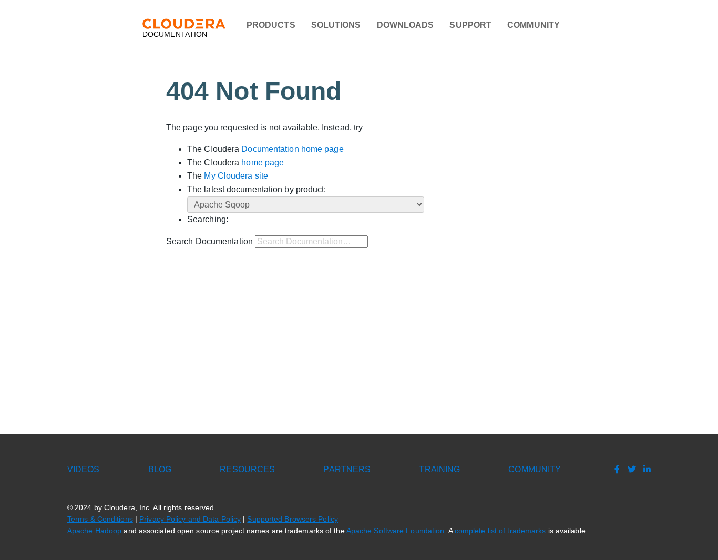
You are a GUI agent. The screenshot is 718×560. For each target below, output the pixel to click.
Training (439, 469)
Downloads (405, 24)
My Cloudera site (236, 175)
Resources (247, 469)
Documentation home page (292, 148)
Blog (159, 469)
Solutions (336, 24)
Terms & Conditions (100, 519)
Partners (347, 469)
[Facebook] (614, 469)
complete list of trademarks (500, 531)
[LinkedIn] (644, 469)
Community (533, 24)
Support (470, 24)
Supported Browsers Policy (292, 519)
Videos (83, 469)
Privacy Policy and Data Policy (190, 519)
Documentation (174, 34)
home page (262, 162)
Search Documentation (209, 241)
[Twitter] (629, 469)
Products (271, 24)
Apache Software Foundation (395, 531)
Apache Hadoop (94, 531)
